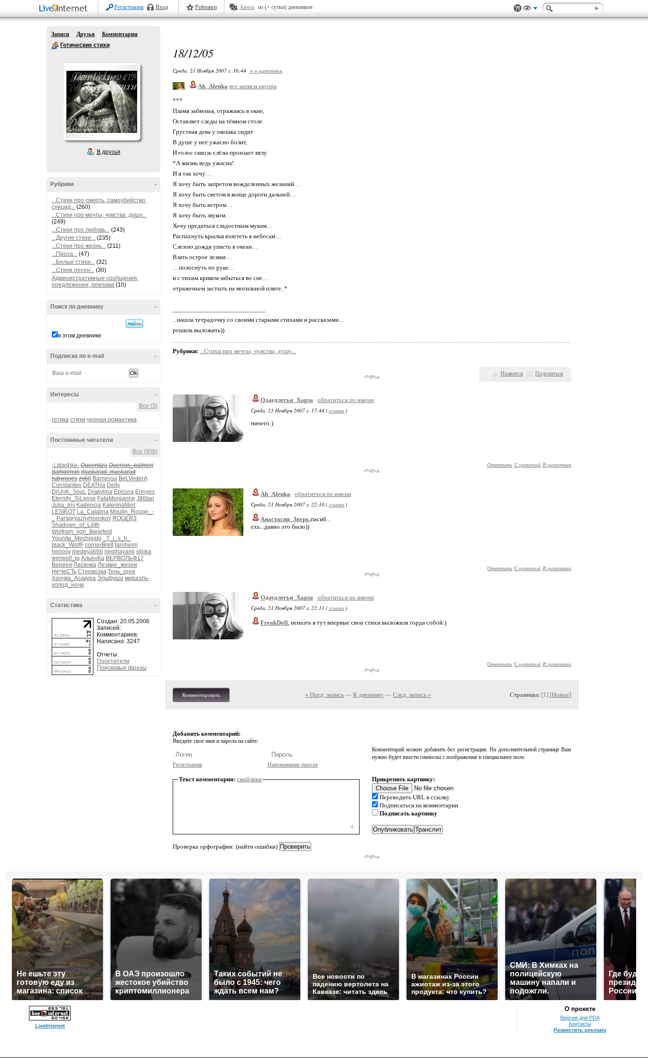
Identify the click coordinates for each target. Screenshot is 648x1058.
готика (60, 419)
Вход (162, 7)
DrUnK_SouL (69, 491)
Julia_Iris (63, 505)
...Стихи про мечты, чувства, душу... (99, 215)
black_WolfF (67, 545)
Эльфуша (110, 578)
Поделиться (549, 373)
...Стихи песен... (73, 270)
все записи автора (253, 86)
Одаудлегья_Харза (286, 399)
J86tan (145, 498)
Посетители (113, 661)
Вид (530, 9)
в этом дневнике (80, 335)
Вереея (62, 565)
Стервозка (92, 571)
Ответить (499, 464)
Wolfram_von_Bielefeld (82, 531)
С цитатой (527, 464)
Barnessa (105, 478)
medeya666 (87, 551)
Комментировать (201, 695)
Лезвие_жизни (117, 565)
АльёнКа (92, 558)
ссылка (336, 410)
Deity (113, 485)
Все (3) (148, 406)
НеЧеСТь (64, 571)
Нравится (511, 373)
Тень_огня (121, 571)
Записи (60, 34)
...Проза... (64, 254)
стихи (77, 419)
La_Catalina (93, 511)
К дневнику (368, 694)
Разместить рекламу (580, 1030)
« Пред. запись (324, 694)
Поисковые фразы (122, 668)
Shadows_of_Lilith (76, 525)
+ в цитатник (266, 70)
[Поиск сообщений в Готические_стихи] (134, 323)
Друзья (85, 34)
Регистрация (129, 7)
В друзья (108, 152)
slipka (143, 551)
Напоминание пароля (293, 764)
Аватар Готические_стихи (101, 101)
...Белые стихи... (73, 262)
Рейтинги (206, 7)
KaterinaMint (118, 505)
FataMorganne (116, 498)
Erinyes (145, 491)
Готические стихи (55, 45)
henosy (61, 551)
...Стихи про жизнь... (79, 246)
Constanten (67, 485)
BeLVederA (133, 478)
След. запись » (412, 694)
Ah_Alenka (275, 493)
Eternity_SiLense (74, 498)
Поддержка (517, 8)
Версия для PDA (580, 1018)
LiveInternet (65, 9)
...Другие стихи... (73, 237)
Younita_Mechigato (77, 538)
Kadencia (88, 505)
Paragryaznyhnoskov (83, 518)
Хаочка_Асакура (74, 578)
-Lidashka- (65, 465)
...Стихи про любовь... (81, 229)
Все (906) (144, 451)
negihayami (119, 551)
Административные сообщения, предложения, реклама (95, 281)
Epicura (124, 491)
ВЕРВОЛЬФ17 (125, 558)
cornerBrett (99, 545)
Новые (560, 694)
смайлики (249, 779)
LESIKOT (63, 511)
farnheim (126, 545)
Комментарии (120, 34)
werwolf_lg (66, 558)
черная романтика (112, 419)
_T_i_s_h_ (116, 538)
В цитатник (557, 464)
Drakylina (100, 491)
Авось (247, 7)
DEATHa (94, 485)
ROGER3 (124, 518)
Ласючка (85, 565)
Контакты (580, 1024)
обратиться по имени (345, 399)
